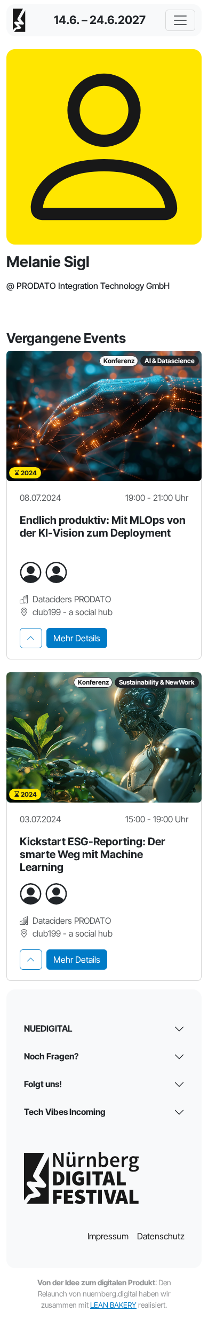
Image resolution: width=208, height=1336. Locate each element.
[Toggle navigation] (180, 20)
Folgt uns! (43, 1084)
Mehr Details (76, 638)
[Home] (19, 20)
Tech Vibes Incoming (65, 1111)
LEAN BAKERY (113, 1304)
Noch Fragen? (51, 1056)
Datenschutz (161, 1236)
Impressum (108, 1236)
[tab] (31, 638)
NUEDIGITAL (48, 1028)
